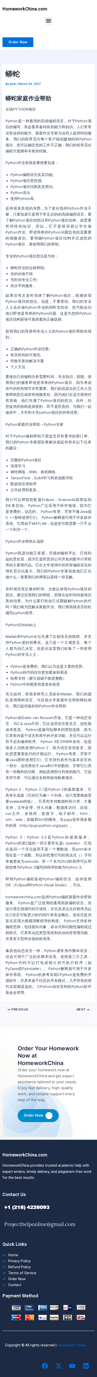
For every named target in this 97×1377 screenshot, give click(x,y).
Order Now (33, 1115)
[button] (49, 21)
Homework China (71, 1345)
